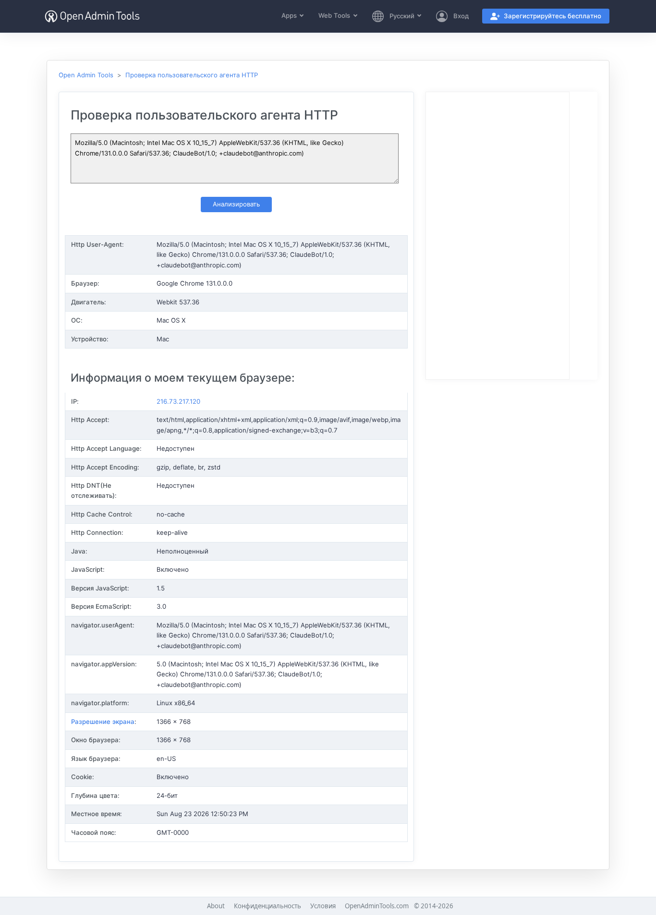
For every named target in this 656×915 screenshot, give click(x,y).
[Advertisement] (497, 236)
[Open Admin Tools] (92, 16)
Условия (323, 906)
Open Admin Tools (86, 75)
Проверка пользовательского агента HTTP (191, 75)
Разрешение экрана (102, 721)
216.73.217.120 (178, 401)
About (216, 906)
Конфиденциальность (267, 906)
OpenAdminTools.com (377, 906)
